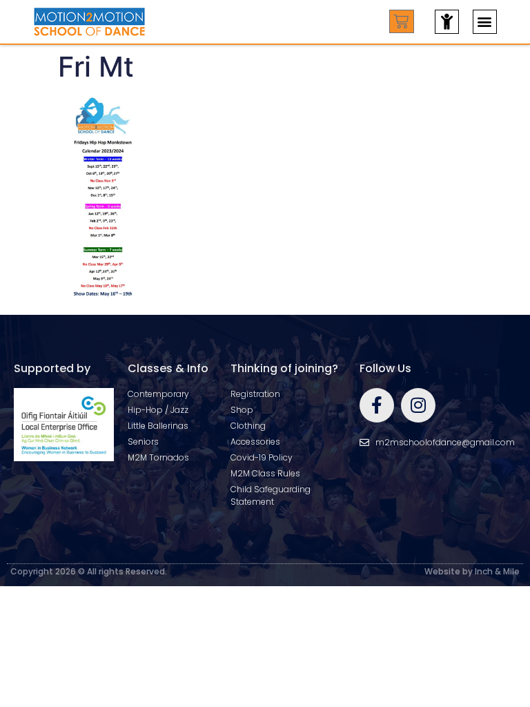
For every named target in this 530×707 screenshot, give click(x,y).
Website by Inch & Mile (472, 571)
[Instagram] (418, 405)
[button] (485, 22)
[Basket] (401, 21)
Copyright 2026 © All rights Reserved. (88, 571)
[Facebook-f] (377, 405)
